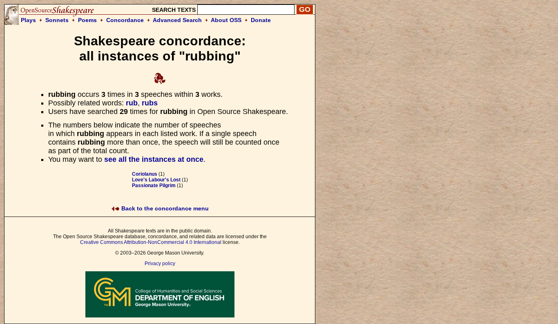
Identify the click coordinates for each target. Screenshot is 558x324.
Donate (261, 20)
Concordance (125, 20)
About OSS (226, 20)
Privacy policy (160, 263)
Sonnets (57, 20)
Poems (87, 20)
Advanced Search (177, 20)
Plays (28, 20)
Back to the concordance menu (164, 208)
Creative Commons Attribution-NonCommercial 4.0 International (150, 242)
